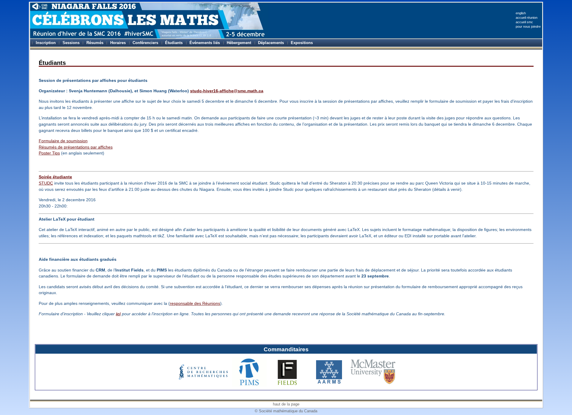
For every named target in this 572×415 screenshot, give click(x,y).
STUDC (46, 183)
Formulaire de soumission (63, 140)
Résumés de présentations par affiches (76, 147)
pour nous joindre (528, 26)
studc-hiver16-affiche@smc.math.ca (226, 90)
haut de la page (286, 404)
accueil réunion (526, 17)
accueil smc (524, 22)
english (521, 13)
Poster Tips (49, 153)
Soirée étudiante (55, 176)
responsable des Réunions (195, 303)
